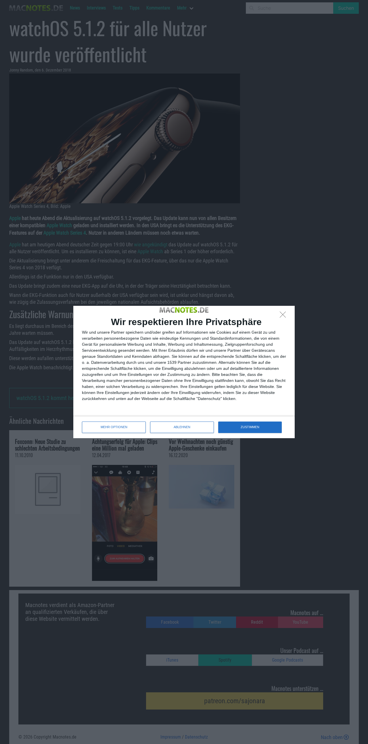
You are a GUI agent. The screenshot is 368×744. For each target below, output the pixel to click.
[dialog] (184, 372)
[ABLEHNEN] (284, 316)
